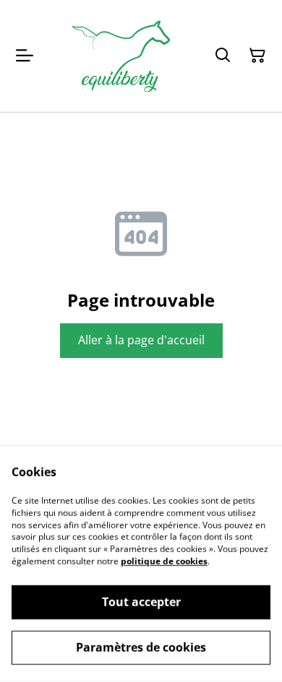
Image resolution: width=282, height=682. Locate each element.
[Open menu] (24, 55)
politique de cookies (164, 561)
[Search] (222, 55)
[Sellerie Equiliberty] (121, 56)
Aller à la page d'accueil (141, 340)
